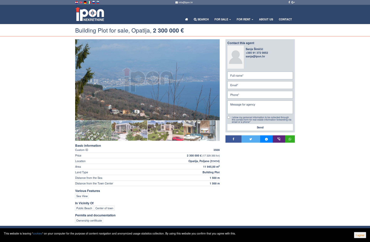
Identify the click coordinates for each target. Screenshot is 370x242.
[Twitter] (250, 139)
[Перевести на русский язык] (94, 2)
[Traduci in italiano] (89, 2)
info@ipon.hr (185, 2)
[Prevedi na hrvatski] (77, 2)
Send (260, 127)
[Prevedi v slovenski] (98, 2)
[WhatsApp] (290, 139)
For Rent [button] (244, 19)
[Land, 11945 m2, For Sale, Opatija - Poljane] (147, 79)
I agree (360, 235)
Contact (285, 19)
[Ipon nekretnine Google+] (293, 2)
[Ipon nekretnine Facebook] (289, 2)
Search (203, 19)
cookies (37, 233)
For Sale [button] (221, 19)
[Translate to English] (81, 2)
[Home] (186, 19)
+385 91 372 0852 (257, 52)
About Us (266, 19)
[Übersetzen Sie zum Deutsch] (85, 2)
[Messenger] (266, 139)
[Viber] (279, 139)
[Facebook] (233, 139)
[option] (93, 130)
